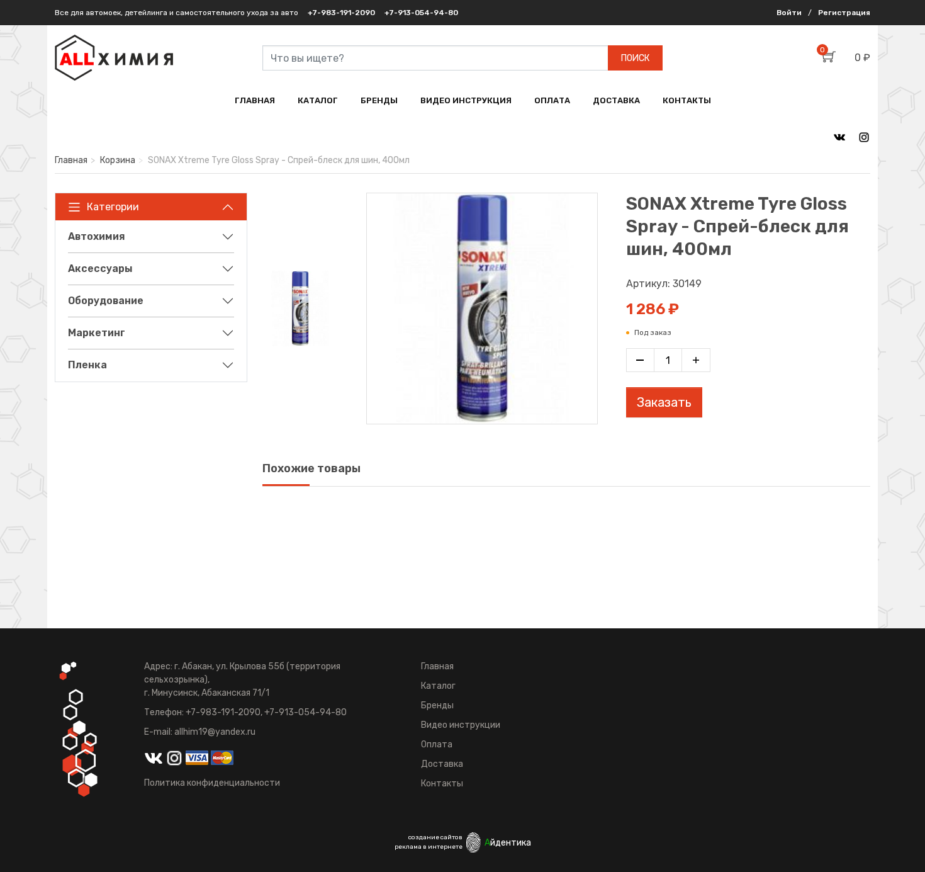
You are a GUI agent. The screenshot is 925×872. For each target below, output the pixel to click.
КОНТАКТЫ (687, 100)
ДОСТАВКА (616, 100)
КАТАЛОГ (318, 100)
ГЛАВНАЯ (255, 100)
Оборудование (105, 301)
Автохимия (96, 236)
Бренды (437, 705)
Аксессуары (100, 269)
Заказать (664, 402)
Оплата (436, 744)
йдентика (508, 842)
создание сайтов (435, 837)
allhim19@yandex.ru (214, 732)
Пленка (87, 365)
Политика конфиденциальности (212, 783)
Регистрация (844, 12)
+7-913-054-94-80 (421, 12)
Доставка (442, 764)
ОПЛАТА (552, 100)
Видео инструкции (460, 725)
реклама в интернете (428, 847)
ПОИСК (635, 58)
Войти (789, 12)
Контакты (442, 783)
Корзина (117, 160)
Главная (71, 160)
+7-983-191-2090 (341, 12)
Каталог (438, 686)
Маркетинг (96, 333)
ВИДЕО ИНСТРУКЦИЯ (466, 100)
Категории (113, 207)
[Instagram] (864, 136)
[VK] (839, 136)
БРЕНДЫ (379, 100)
